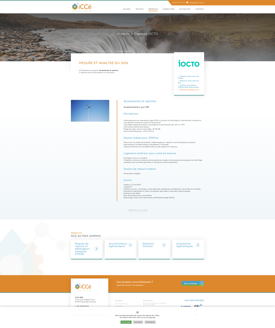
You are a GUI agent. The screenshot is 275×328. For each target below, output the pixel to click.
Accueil (127, 9)
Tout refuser (138, 322)
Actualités (185, 9)
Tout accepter (126, 322)
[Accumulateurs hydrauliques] (130, 245)
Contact (200, 9)
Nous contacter (190, 283)
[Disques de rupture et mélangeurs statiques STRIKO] (96, 249)
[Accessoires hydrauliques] (198, 245)
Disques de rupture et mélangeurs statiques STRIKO (155, 304)
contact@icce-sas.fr (196, 3)
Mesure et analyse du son (189, 89)
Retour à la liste (138, 210)
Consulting (168, 9)
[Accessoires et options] (90, 111)
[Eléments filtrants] (164, 245)
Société (140, 9)
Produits (153, 9)
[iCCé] (81, 7)
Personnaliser (150, 322)
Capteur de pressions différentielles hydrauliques (188, 86)
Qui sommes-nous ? (122, 303)
